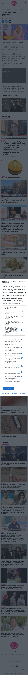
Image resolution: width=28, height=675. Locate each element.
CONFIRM (8, 388)
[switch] (22, 311)
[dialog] (14, 337)
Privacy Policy (22, 393)
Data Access (14, 393)
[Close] (25, 281)
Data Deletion (5, 393)
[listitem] (14, 308)
